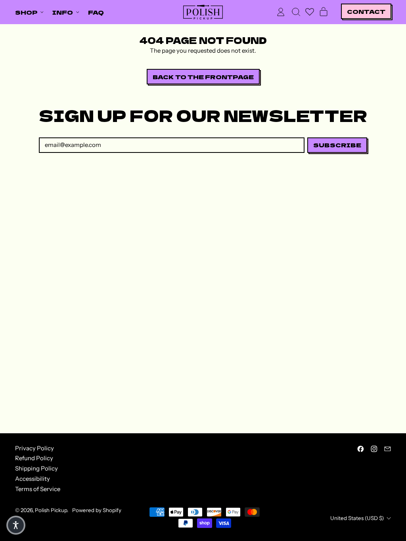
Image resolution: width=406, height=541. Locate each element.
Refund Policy (34, 458)
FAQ (96, 12)
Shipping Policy (36, 468)
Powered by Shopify (96, 510)
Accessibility (32, 478)
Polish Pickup (51, 510)
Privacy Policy (34, 448)
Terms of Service (37, 489)
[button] (296, 12)
